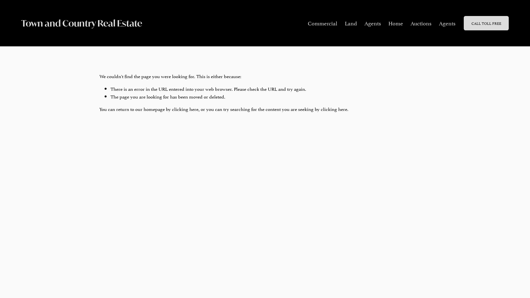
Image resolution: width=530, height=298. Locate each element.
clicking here (185, 108)
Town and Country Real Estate (81, 23)
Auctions (420, 23)
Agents (372, 23)
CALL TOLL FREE (486, 23)
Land (351, 23)
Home (395, 23)
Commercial (322, 23)
